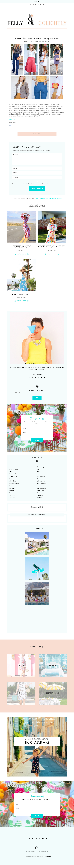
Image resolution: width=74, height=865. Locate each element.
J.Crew (38, 474)
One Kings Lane (41, 488)
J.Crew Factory (13, 476)
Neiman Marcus (13, 485)
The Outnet (40, 495)
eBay (10, 471)
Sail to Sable (40, 490)
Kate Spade (40, 478)
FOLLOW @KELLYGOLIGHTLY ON (37, 739)
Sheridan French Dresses (21, 294)
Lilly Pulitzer (12, 481)
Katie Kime (12, 478)
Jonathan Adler (41, 476)
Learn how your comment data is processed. (49, 198)
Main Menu (45, 41)
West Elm (39, 497)
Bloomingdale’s (13, 469)
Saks (10, 493)
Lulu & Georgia (41, 481)
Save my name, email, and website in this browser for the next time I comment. (34, 183)
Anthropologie (41, 467)
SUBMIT (37, 397)
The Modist (12, 495)
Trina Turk (12, 497)
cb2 (38, 469)
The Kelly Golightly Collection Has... (22, 247)
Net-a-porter (40, 485)
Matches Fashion (14, 483)
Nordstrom (12, 488)
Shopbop (39, 493)
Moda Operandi (41, 483)
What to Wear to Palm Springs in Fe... (52, 247)
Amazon (11, 467)
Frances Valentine (14, 474)
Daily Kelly (38, 41)
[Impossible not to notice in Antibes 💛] (37, 747)
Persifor (11, 490)
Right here (12, 119)
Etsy (38, 471)
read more (21, 254)
